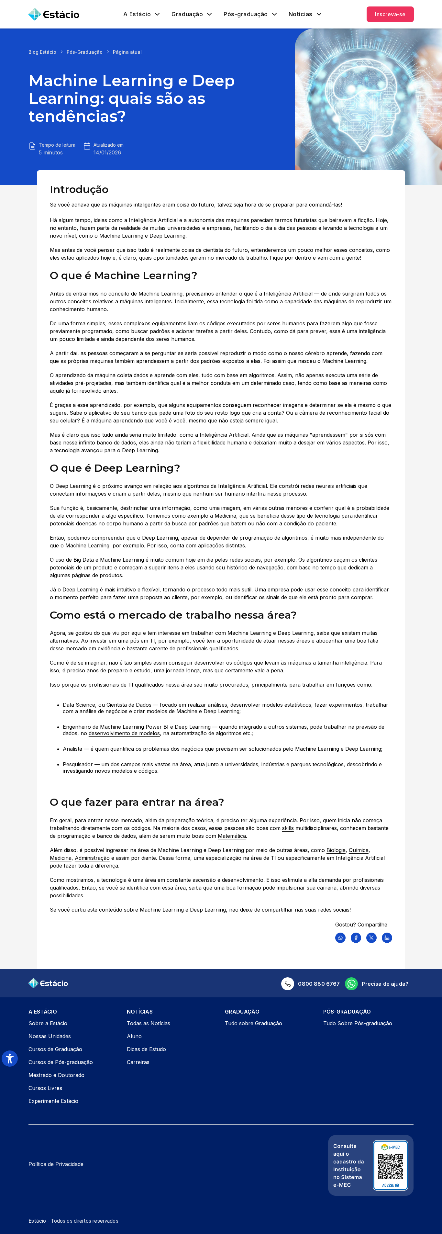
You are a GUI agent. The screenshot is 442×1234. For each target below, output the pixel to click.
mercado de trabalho (241, 257)
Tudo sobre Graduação (253, 1023)
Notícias (301, 14)
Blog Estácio (42, 52)
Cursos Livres (45, 1088)
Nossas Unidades (49, 1036)
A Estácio (137, 14)
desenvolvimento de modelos (124, 733)
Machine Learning (160, 293)
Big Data (83, 559)
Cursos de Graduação (55, 1049)
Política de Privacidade (55, 1164)
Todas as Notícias (148, 1023)
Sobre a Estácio (47, 1023)
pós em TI (142, 640)
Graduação (187, 14)
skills (288, 828)
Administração (92, 858)
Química (359, 850)
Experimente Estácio (53, 1101)
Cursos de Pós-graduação (60, 1062)
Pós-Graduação (85, 52)
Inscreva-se (390, 14)
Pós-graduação (246, 14)
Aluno (134, 1036)
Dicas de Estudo (146, 1049)
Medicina (225, 515)
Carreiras (138, 1062)
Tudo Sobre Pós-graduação (357, 1023)
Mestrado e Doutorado (56, 1075)
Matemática (232, 836)
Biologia (336, 850)
